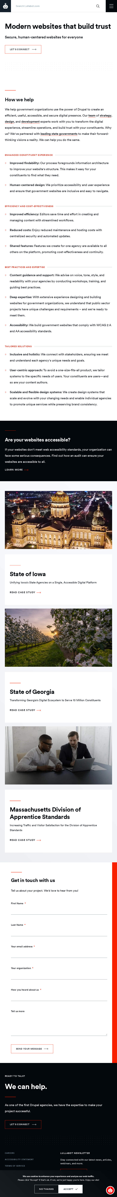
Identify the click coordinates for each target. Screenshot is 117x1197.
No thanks (46, 1189)
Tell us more (18, 1011)
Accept (68, 1189)
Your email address (21, 946)
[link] (23, 49)
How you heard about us (25, 989)
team (91, 115)
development (30, 121)
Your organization (21, 968)
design (9, 121)
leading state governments (59, 134)
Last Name (17, 924)
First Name (17, 903)
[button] (110, 1190)
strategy (105, 115)
